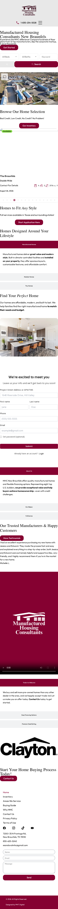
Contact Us (8, 814)
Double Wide (6, 180)
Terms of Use (9, 822)
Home (6, 792)
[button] (40, 22)
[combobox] (9, 57)
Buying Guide (9, 805)
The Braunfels (7, 176)
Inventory (8, 796)
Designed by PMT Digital (15, 905)
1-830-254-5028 (28, 22)
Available (7, 131)
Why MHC (8, 809)
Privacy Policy (10, 818)
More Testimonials (11, 538)
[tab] (29, 244)
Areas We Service (12, 801)
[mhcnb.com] (29, 10)
